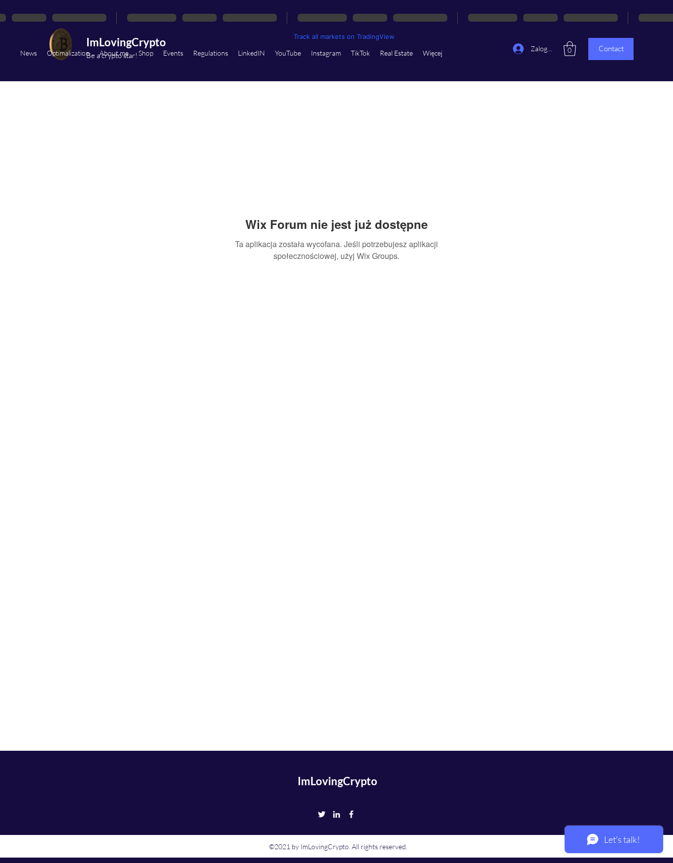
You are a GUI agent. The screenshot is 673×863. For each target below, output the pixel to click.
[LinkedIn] (336, 814)
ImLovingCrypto (337, 781)
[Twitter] (322, 814)
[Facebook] (351, 814)
